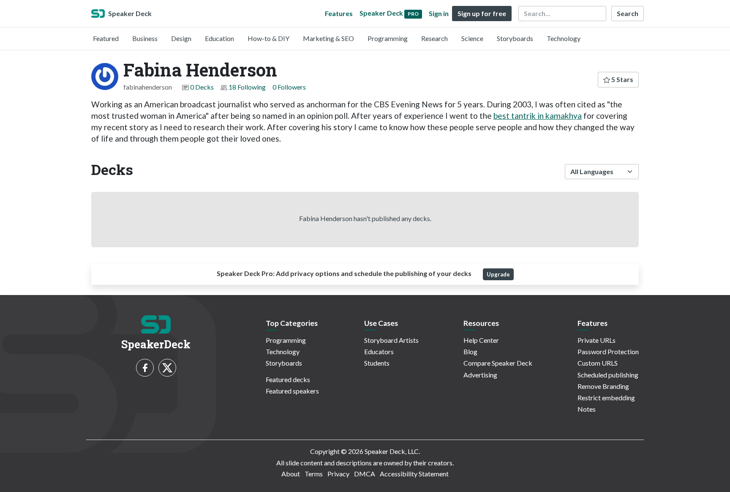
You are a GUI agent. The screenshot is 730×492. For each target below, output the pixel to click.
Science (472, 38)
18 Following (247, 87)
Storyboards (515, 38)
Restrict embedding (606, 398)
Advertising (480, 375)
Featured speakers (292, 391)
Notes (586, 409)
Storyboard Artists (391, 340)
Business (145, 38)
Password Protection (608, 351)
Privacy (338, 474)
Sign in (439, 13)
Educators (379, 351)
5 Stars (621, 79)
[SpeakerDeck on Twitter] (167, 368)
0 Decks (202, 87)
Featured (106, 38)
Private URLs (596, 340)
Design (181, 38)
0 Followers (289, 87)
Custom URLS (597, 363)
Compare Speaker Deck (497, 363)
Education (219, 38)
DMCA (364, 474)
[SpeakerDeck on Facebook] (145, 368)
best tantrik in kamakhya (537, 115)
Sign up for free (482, 13)
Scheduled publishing (607, 375)
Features (339, 13)
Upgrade (498, 274)
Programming (388, 38)
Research (434, 38)
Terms (314, 474)
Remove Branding (603, 386)
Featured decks (288, 379)
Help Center (481, 340)
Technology (563, 38)
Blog (470, 351)
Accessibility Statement (414, 474)
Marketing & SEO (328, 38)
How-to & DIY (268, 38)
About (290, 474)
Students (377, 363)
